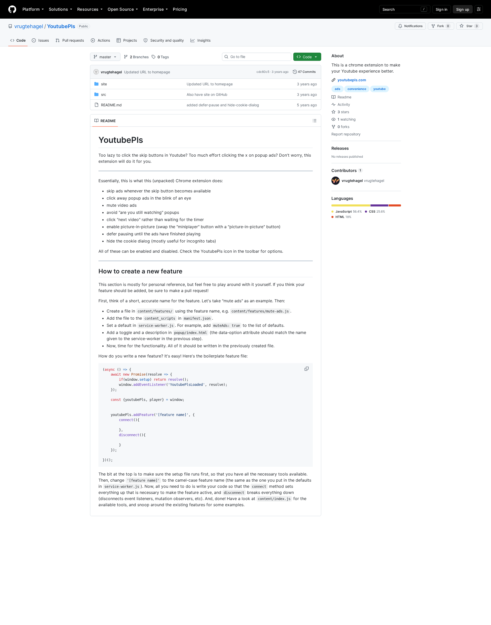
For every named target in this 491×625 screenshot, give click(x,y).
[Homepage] (12, 9)
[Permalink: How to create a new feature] (94, 271)
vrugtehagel (28, 26)
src (103, 94)
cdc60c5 (262, 72)
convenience (357, 89)
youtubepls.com (352, 80)
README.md (111, 105)
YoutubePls (61, 26)
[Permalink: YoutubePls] (94, 140)
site (104, 84)
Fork (443, 26)
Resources (87, 9)
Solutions (58, 9)
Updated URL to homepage (147, 72)
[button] (307, 368)
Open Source (121, 9)
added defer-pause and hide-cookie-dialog (223, 105)
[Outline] (314, 121)
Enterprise (153, 9)
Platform (31, 9)
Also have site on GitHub (207, 94)
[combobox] (258, 57)
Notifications (413, 26)
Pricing (180, 9)
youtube (379, 89)
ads (337, 89)
